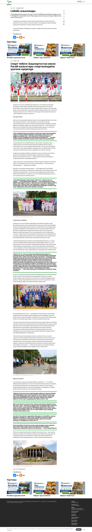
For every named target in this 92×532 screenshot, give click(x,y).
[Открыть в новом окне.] (16, 37)
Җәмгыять (13, 8)
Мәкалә (9, 4)
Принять (79, 529)
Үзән (9, 1)
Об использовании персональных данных (15, 502)
